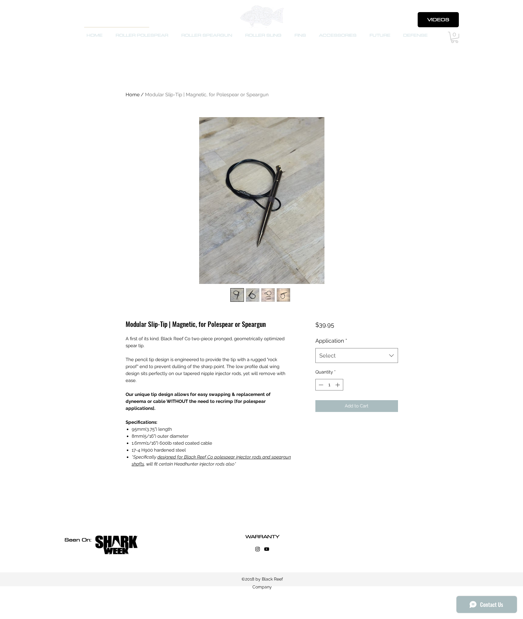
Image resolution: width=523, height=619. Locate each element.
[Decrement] (320, 384)
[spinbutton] (329, 384)
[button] (454, 37)
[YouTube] (267, 549)
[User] (406, 19)
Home (133, 94)
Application (331, 340)
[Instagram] (258, 549)
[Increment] (338, 384)
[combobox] (356, 355)
